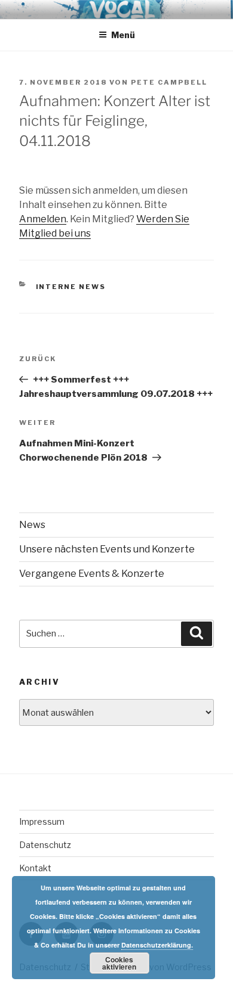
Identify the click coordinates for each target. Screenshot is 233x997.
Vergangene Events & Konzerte (91, 573)
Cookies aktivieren (119, 963)
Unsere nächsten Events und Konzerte (107, 549)
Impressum (42, 821)
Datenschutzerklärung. (157, 944)
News (32, 524)
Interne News (71, 286)
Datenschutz (45, 845)
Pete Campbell (169, 82)
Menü (123, 35)
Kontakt (35, 868)
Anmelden (42, 219)
